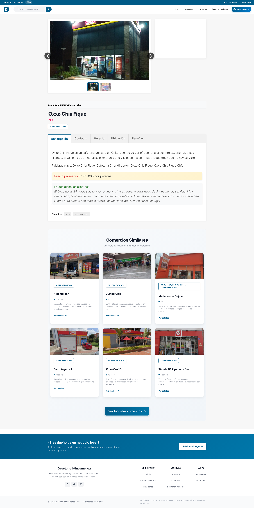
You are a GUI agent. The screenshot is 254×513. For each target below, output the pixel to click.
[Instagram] (81, 484)
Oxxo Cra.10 (114, 369)
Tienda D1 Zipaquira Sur (173, 369)
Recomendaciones (220, 9)
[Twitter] (74, 484)
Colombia (52, 105)
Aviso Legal (201, 474)
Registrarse (246, 2)
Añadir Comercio (148, 480)
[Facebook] (67, 484)
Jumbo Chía (113, 293)
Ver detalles (59, 315)
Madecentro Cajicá (170, 296)
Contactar (189, 9)
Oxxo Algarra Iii (63, 369)
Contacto (175, 480)
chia (79, 105)
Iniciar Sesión (231, 2)
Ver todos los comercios (125, 411)
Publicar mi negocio (193, 446)
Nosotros (203, 9)
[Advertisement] (180, 38)
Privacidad (201, 480)
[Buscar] (49, 9)
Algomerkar (61, 293)
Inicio (177, 9)
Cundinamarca (67, 105)
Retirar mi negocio (176, 486)
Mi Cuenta (148, 486)
